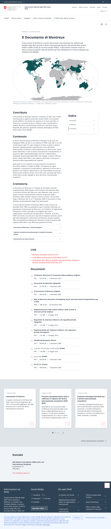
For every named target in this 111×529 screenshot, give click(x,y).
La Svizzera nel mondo (66, 495)
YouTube (47, 498)
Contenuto (72, 124)
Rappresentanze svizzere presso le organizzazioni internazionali (67, 502)
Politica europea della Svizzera (93, 496)
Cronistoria (72, 128)
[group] (20, 408)
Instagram (37, 498)
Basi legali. (46, 525)
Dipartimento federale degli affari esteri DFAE (38, 8)
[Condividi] (106, 24)
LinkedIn (36, 502)
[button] (6, 18)
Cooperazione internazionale (64, 510)
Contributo (72, 121)
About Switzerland (92, 502)
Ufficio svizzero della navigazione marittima (93, 508)
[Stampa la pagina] (102, 24)
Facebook (36, 495)
